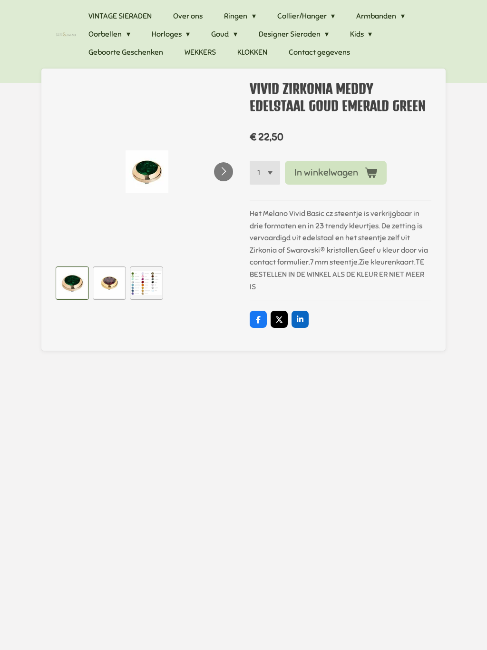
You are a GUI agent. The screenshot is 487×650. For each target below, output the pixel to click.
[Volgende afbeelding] (223, 171)
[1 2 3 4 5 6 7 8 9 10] (265, 173)
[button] (72, 283)
